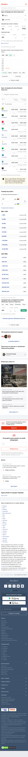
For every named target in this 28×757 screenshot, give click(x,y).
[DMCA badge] (14, 747)
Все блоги (14, 486)
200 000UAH (5, 287)
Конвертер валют (5, 635)
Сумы (3, 527)
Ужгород (4, 531)
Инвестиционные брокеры (6, 628)
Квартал (15, 72)
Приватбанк (5, 110)
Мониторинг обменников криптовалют (9, 640)
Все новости (13, 412)
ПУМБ (3, 124)
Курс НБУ (3, 625)
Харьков (25, 304)
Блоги (3, 460)
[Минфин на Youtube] (22, 586)
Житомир (4, 509)
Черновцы (4, 541)
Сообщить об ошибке (14, 613)
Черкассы (4, 538)
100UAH (4, 257)
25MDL (4, 223)
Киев (7, 304)
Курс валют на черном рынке (7, 669)
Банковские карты (5, 627)
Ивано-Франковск (6, 513)
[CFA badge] (20, 710)
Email (3, 443)
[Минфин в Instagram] (18, 586)
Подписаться (14, 449)
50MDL (4, 227)
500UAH (4, 261)
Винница (4, 506)
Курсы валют (4, 495)
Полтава (4, 523)
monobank (4, 170)
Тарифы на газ (4, 633)
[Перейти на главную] (4, 4)
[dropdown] (14, 55)
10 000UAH (5, 274)
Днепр (4, 507)
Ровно (3, 525)
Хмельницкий (5, 536)
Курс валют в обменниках (6, 667)
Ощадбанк (4, 117)
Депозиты (3, 632)
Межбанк (3, 630)
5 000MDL (5, 244)
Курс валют (3, 620)
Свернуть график (15, 80)
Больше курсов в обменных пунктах (14, 318)
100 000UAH (5, 283)
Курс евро (3, 624)
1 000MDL (5, 240)
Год (20, 72)
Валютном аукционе (19, 569)
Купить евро (3, 672)
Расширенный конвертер (7, 207)
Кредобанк (4, 143)
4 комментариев (13, 341)
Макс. (23, 72)
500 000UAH (5, 291)
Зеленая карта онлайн (6, 697)
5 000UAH (5, 270)
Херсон (4, 534)
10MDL (4, 219)
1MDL (3, 215)
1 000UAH (5, 266)
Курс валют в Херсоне (9, 574)
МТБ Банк (4, 157)
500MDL (4, 236)
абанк (3, 150)
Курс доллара (4, 622)
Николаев (4, 520)
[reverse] (25, 201)
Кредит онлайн (4, 636)
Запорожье (18, 304)
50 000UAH (5, 278)
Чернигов (4, 540)
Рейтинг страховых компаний (7, 700)
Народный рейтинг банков (6, 638)
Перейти (14, 428)
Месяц (10, 72)
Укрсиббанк (4, 130)
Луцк (3, 516)
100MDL (4, 232)
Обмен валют (4, 666)
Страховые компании (5, 703)
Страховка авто (4, 702)
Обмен (24, 310)
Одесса (4, 522)
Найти (23, 609)
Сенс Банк (4, 137)
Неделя (5, 72)
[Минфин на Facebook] (5, 586)
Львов (11, 304)
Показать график (15, 324)
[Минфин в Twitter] (14, 586)
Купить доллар (4, 671)
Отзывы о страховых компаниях (8, 699)
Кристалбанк (5, 163)
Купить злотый (4, 674)
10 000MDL (5, 249)
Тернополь (5, 529)
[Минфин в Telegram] (9, 586)
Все (3, 304)
